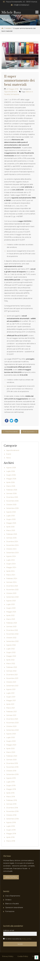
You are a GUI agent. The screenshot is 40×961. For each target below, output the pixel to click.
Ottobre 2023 (11, 593)
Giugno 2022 (10, 652)
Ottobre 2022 (11, 638)
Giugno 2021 (10, 697)
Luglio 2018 (10, 826)
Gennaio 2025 (11, 538)
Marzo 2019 (10, 797)
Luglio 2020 (10, 737)
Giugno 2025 (11, 519)
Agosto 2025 (11, 512)
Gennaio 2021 (11, 715)
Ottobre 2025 (11, 505)
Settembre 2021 (12, 686)
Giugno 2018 (10, 830)
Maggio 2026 (11, 479)
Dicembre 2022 (12, 630)
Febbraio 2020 (11, 756)
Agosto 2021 (10, 689)
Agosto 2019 (11, 778)
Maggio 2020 (11, 745)
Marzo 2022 (10, 663)
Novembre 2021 (12, 678)
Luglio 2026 (10, 471)
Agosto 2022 (11, 645)
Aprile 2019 (10, 793)
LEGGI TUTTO (10, 877)
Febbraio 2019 (11, 800)
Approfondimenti (10, 92)
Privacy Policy (7, 956)
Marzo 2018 (10, 841)
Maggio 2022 (11, 656)
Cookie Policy (22, 956)
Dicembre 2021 (12, 675)
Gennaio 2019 (11, 804)
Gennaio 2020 (11, 760)
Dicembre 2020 (12, 719)
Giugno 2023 (10, 608)
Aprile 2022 (10, 660)
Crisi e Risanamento (12, 896)
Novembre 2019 (12, 767)
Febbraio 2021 (11, 712)
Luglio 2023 (10, 604)
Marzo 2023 (10, 619)
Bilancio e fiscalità (12, 904)
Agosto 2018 (11, 822)
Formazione (9, 911)
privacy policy (26, 939)
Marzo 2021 (10, 708)
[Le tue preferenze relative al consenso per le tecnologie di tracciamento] (36, 957)
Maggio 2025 (11, 523)
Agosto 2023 (11, 601)
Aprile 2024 (10, 571)
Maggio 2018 (11, 833)
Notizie (8, 28)
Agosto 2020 (11, 734)
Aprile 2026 (10, 482)
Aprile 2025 (10, 527)
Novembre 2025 (12, 501)
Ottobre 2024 (11, 549)
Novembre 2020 (12, 723)
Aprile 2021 (10, 704)
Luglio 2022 (10, 649)
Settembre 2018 (12, 819)
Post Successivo (29, 431)
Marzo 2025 (10, 530)
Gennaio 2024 (11, 582)
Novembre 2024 (12, 545)
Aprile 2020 (10, 748)
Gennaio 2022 (11, 671)
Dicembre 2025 (12, 497)
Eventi (8, 454)
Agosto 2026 (11, 468)
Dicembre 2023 (12, 586)
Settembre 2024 (12, 553)
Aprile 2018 (10, 837)
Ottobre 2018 (11, 815)
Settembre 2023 (12, 597)
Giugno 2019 (10, 785)
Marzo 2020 (10, 752)
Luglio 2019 (10, 782)
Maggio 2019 (11, 789)
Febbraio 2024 (11, 578)
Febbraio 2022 (11, 667)
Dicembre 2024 (12, 541)
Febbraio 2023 (11, 623)
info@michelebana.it (21, 5)
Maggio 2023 (11, 612)
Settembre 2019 (12, 774)
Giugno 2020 (11, 741)
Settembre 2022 (12, 641)
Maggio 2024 (11, 567)
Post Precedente (11, 431)
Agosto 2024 (11, 556)
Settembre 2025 (12, 508)
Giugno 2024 (11, 564)
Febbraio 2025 (11, 534)
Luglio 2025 (10, 516)
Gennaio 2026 (11, 493)
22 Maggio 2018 (12, 89)
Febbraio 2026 (11, 490)
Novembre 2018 (12, 811)
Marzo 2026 (10, 486)
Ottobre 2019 (11, 771)
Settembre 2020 (12, 730)
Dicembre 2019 (12, 763)
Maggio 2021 (11, 700)
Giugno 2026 (11, 475)
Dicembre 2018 (12, 808)
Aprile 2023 (10, 615)
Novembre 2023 (12, 590)
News (8, 458)
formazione (15, 94)
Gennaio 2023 (11, 626)
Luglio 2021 (10, 693)
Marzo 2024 (10, 575)
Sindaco (8, 900)
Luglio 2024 (10, 560)
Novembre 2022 (12, 634)
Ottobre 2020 (11, 726)
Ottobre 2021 (11, 682)
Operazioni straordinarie (14, 907)
